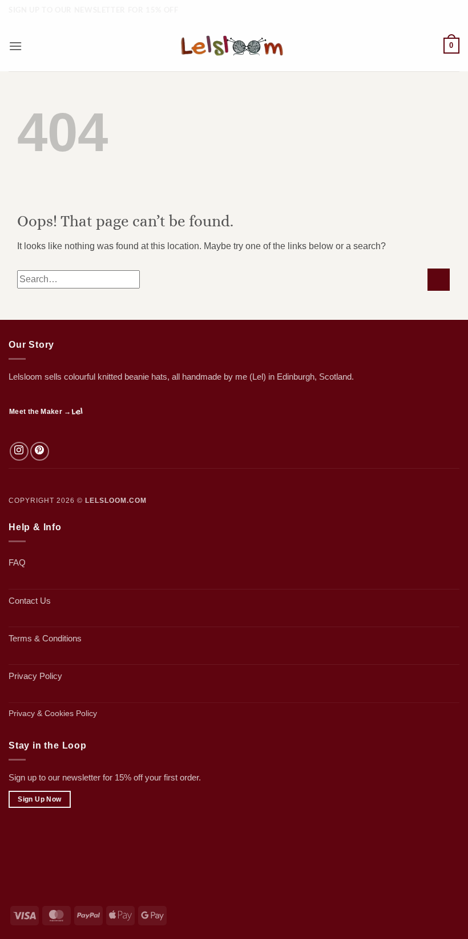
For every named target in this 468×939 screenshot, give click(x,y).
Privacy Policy (35, 676)
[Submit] (438, 280)
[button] (15, 46)
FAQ (17, 562)
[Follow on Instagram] (19, 451)
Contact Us (30, 600)
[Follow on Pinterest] (39, 451)
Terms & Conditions (45, 638)
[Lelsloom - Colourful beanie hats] (234, 46)
